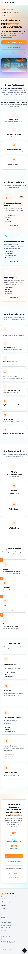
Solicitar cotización (15, 861)
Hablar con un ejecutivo (15, 856)
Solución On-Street (13, 877)
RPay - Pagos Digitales (6, 911)
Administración (4, 930)
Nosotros (3, 917)
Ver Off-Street (5, 53)
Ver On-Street (18, 53)
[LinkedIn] (9, 901)
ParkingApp (3, 908)
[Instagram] (6, 901)
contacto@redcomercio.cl (9, 939)
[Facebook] (2, 901)
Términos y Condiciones (6, 925)
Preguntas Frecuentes (6, 922)
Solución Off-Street (13, 873)
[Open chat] (24, 950)
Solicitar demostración (15, 42)
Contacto (3, 920)
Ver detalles (13, 225)
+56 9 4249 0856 (6, 936)
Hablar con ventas (15, 47)
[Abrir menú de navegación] (26, 2)
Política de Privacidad (6, 927)
